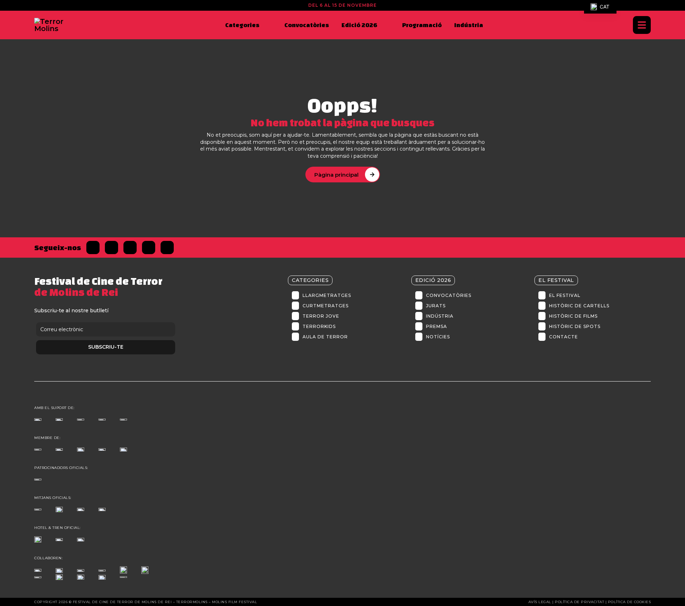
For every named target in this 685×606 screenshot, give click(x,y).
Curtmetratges (326, 305)
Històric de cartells (579, 305)
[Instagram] (130, 247)
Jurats (436, 305)
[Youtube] (167, 247)
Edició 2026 (359, 24)
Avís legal (539, 602)
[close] (642, 25)
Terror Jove (321, 316)
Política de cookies (629, 602)
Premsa (436, 326)
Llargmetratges (327, 295)
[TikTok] (148, 247)
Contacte (563, 336)
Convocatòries (306, 24)
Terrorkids (319, 326)
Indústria (468, 24)
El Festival (564, 295)
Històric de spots (574, 326)
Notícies (438, 336)
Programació (422, 24)
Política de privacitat (579, 602)
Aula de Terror (325, 336)
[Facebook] (93, 247)
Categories (242, 24)
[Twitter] (111, 247)
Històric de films (573, 316)
